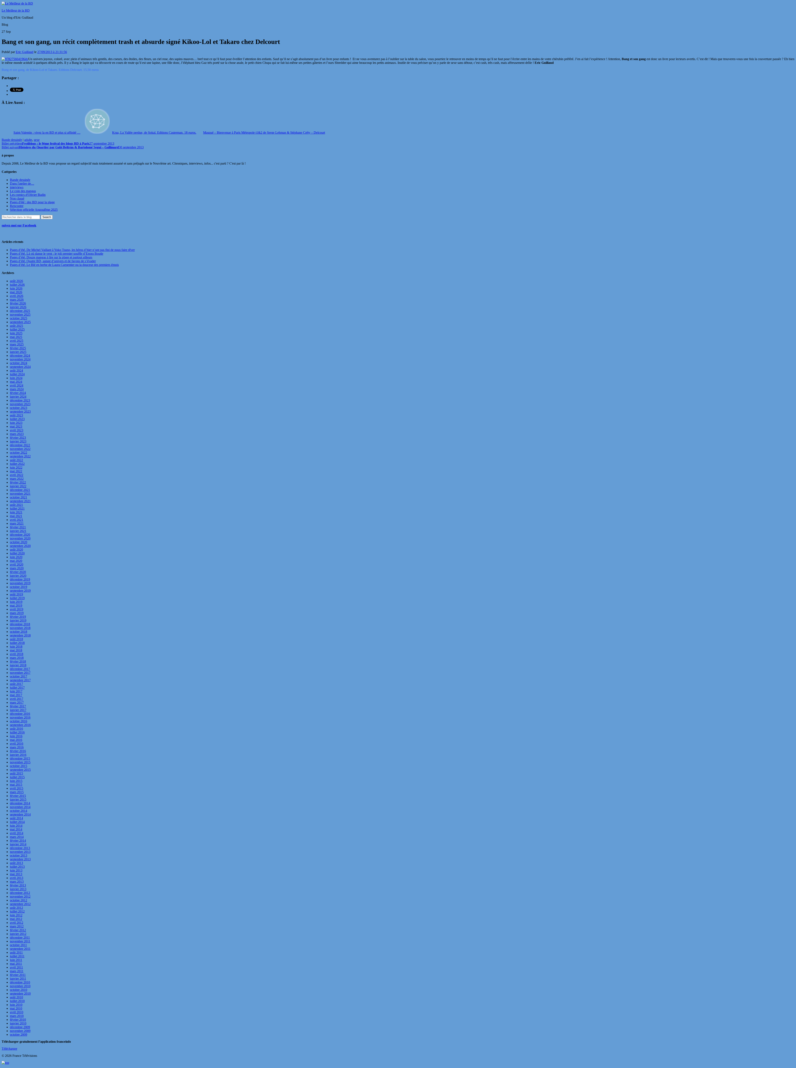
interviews (16, 187)
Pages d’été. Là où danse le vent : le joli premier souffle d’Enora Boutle (56, 253)
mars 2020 (17, 568)
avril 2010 (16, 1012)
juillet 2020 (17, 553)
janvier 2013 (18, 889)
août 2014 (16, 818)
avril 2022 (16, 475)
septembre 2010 (20, 993)
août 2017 (16, 684)
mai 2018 (16, 650)
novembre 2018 (20, 628)
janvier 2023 (18, 441)
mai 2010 (16, 1008)
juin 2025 (16, 333)
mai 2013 (16, 874)
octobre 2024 (18, 363)
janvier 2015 (18, 799)
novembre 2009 (20, 1031)
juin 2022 (16, 467)
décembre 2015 (20, 758)
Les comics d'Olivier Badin (28, 194)
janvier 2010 (18, 1023)
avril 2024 (16, 385)
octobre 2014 (18, 810)
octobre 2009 (18, 1034)
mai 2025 (16, 337)
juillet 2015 (17, 777)
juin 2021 (16, 512)
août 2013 (16, 863)
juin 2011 (16, 960)
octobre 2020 (18, 542)
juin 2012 (16, 915)
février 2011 (18, 975)
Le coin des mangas (23, 191)
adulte (28, 140)
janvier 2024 (18, 396)
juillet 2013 (17, 866)
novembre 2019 (20, 583)
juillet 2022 (17, 464)
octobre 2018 (18, 631)
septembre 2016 (20, 725)
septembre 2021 (20, 501)
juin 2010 (16, 1004)
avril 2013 (16, 878)
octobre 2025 (18, 318)
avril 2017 (16, 699)
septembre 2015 (20, 769)
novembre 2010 (20, 986)
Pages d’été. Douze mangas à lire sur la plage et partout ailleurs (51, 257)
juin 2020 (16, 557)
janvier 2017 (18, 710)
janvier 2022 (18, 486)
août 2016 (16, 728)
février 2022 (18, 482)
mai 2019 (16, 605)
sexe (37, 140)
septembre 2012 (20, 904)
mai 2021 (16, 516)
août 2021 (16, 505)
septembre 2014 (20, 814)
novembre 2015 (20, 762)
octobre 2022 (18, 452)
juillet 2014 (17, 822)
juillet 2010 (17, 1001)
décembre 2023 (20, 400)
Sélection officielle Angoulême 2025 (34, 209)
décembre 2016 (20, 713)
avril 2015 (16, 788)
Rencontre (16, 206)
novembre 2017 (20, 672)
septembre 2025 (20, 322)
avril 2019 (16, 609)
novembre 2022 (20, 449)
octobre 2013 (18, 855)
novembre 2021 (20, 493)
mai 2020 (16, 560)
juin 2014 (16, 825)
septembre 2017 (20, 680)
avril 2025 (16, 340)
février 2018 (18, 661)
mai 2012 (16, 919)
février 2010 (18, 1019)
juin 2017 (16, 691)
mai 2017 (16, 695)
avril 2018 (16, 654)
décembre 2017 (20, 669)
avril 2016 (16, 743)
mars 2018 (17, 657)
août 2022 (16, 460)
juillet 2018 (17, 643)
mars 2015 (17, 792)
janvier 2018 (18, 665)
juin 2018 (16, 646)
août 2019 (16, 594)
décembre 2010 (20, 982)
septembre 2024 (20, 367)
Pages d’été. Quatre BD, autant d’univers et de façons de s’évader (53, 261)
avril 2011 (16, 967)
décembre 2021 (20, 490)
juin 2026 (16, 288)
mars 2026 (17, 299)
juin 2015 (16, 781)
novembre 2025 (20, 314)
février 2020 (18, 572)
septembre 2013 (20, 859)
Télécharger (9, 1048)
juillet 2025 (17, 329)
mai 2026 (16, 292)
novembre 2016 (20, 717)
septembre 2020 (20, 546)
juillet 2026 (17, 284)
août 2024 (16, 370)
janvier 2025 (18, 352)
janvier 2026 (18, 307)
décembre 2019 (20, 579)
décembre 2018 (20, 624)
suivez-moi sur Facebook (19, 225)
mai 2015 (16, 784)
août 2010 (16, 997)
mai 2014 (16, 829)
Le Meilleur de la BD (16, 10)
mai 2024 (16, 381)
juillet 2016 (17, 732)
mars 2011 (16, 971)
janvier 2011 (18, 978)
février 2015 (18, 796)
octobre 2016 (18, 721)
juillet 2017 (17, 687)
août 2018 (16, 639)
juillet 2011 (17, 956)
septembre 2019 (20, 590)
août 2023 (16, 415)
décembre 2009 (20, 1027)
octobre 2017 (18, 676)
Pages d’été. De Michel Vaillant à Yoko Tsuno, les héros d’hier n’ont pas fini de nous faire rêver (72, 250)
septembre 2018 (20, 635)
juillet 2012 (17, 911)
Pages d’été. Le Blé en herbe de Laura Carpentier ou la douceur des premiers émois (64, 265)
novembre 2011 (20, 941)
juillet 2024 (17, 374)
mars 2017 (17, 702)
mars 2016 (17, 747)
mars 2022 (17, 478)
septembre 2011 (20, 948)
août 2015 (16, 773)
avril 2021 (16, 519)
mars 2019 (17, 613)
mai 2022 (16, 471)
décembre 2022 (20, 445)
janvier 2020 (18, 575)
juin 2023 (16, 422)
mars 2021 (17, 523)
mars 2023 (17, 434)
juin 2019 (16, 602)
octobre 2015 (18, 766)
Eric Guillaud (24, 52)
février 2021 (18, 527)
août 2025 (16, 325)
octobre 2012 (18, 900)
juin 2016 (16, 736)
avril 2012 (16, 922)
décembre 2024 (20, 355)
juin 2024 (16, 378)
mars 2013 (17, 881)
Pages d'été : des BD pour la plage (32, 202)
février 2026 (18, 303)
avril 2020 (16, 564)
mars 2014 (17, 837)
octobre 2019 (18, 587)
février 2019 (18, 616)
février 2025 (18, 348)
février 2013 (18, 885)
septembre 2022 (20, 456)
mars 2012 (17, 926)
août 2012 (16, 907)
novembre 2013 (20, 851)
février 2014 (18, 840)
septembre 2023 (20, 411)
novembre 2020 (20, 538)
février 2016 (18, 751)
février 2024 (18, 393)
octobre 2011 (18, 945)
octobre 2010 (18, 990)
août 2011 (16, 952)
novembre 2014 (20, 807)
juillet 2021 (17, 508)
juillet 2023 (17, 419)
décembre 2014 (20, 803)
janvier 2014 (18, 844)
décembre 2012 (20, 893)
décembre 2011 (20, 937)
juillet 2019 (17, 598)
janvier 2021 (18, 531)
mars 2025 (17, 344)
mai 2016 (16, 740)
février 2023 (18, 437)
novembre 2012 (20, 896)
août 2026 (16, 281)
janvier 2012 (18, 934)
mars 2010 (17, 1016)
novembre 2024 (20, 359)
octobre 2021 (18, 497)
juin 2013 (16, 870)
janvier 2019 (18, 620)
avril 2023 (16, 430)
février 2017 (18, 706)
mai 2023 (16, 426)
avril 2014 (16, 833)
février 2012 (18, 930)
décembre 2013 (20, 848)
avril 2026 (16, 296)
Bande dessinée (12, 140)
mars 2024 (17, 389)
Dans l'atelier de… (22, 183)
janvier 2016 (18, 754)
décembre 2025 (20, 311)
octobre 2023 (18, 408)
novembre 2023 (20, 404)
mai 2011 (16, 963)
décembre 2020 (20, 534)
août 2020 (16, 549)
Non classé (17, 198)
